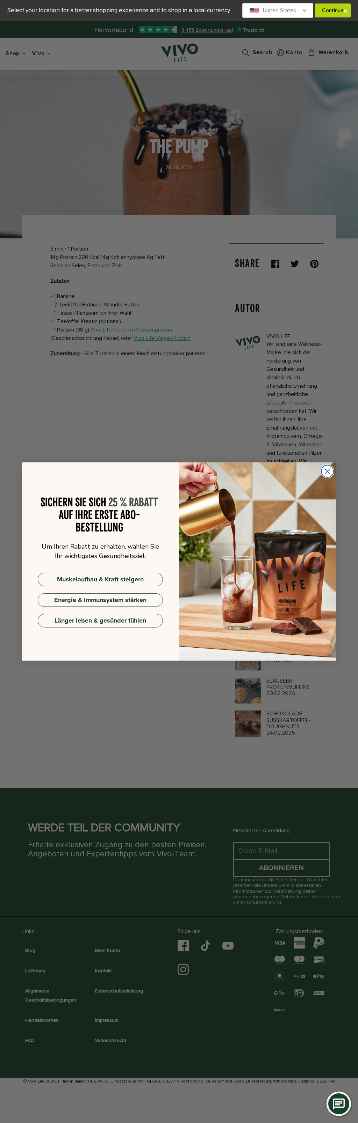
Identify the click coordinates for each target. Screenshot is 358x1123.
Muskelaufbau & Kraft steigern (100, 579)
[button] (278, 10)
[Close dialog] (327, 471)
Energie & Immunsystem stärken (100, 599)
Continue (333, 10)
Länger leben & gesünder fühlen (100, 620)
